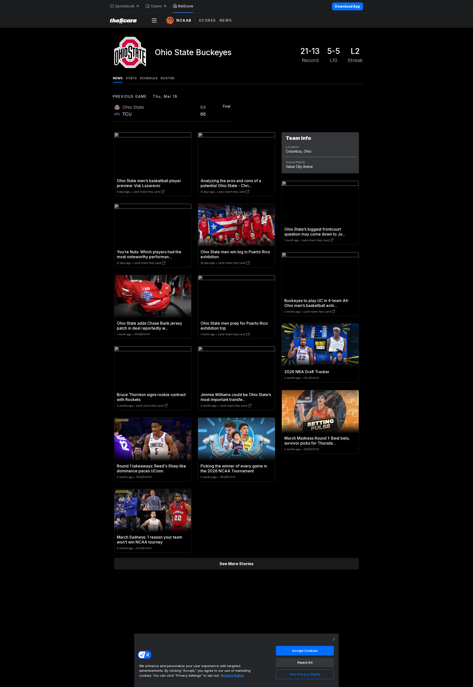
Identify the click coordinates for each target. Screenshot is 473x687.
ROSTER (167, 78)
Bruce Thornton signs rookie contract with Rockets (151, 397)
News (226, 20)
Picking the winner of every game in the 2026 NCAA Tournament (234, 468)
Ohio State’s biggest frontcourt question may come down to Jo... (314, 232)
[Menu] (154, 20)
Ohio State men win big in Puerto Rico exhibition (235, 254)
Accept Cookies (305, 651)
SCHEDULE (149, 78)
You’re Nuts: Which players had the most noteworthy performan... (149, 254)
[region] (236, 660)
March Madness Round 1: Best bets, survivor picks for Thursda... (317, 441)
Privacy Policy (232, 675)
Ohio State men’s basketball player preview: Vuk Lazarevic (149, 183)
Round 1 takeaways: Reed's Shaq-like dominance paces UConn (151, 468)
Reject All (305, 662)
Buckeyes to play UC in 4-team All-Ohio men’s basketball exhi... (316, 303)
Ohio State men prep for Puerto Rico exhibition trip (234, 326)
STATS (131, 78)
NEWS (118, 78)
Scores (207, 20)
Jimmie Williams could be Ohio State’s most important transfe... (236, 397)
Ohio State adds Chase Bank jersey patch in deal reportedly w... (149, 326)
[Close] (333, 639)
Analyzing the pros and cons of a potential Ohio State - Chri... (231, 183)
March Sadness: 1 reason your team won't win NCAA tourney (149, 539)
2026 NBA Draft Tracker (306, 371)
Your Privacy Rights (305, 674)
